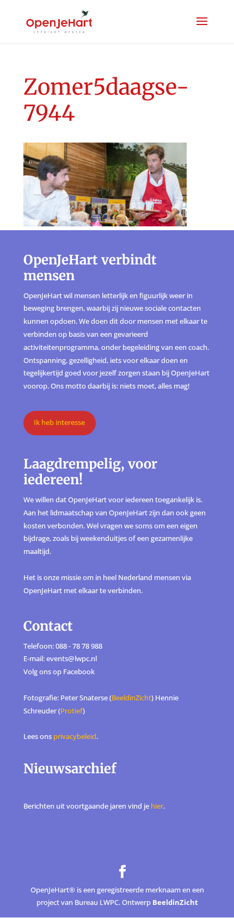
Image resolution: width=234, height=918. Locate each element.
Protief (71, 711)
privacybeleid (74, 736)
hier (157, 806)
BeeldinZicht (131, 698)
